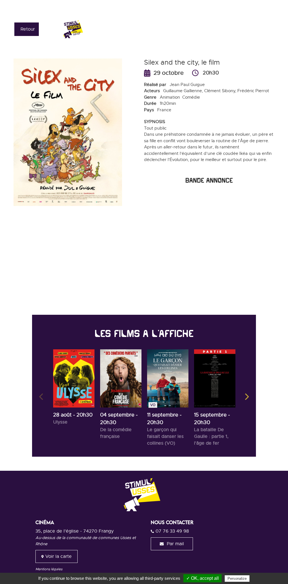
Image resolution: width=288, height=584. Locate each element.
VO (153, 405)
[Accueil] (95, 29)
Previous (41, 396)
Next (247, 396)
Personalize (237, 578)
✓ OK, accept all (202, 578)
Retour (28, 29)
